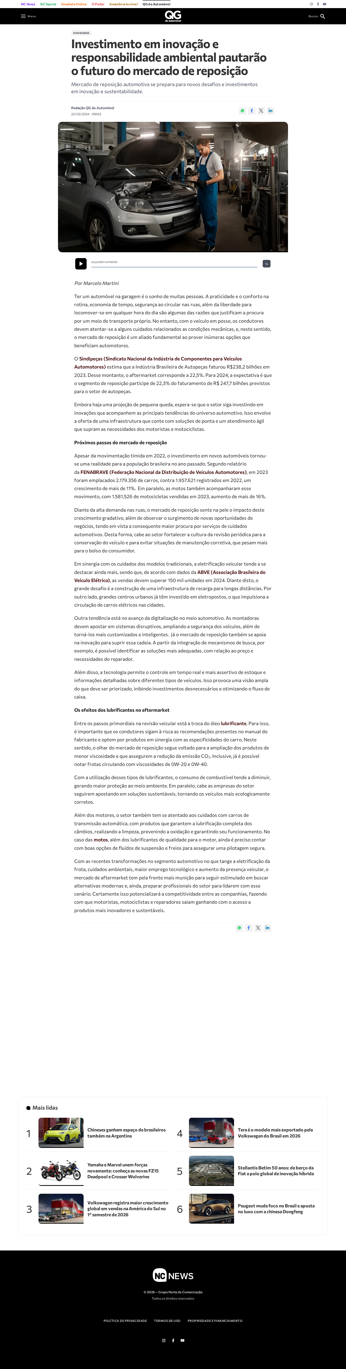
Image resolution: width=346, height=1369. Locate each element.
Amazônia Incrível (123, 4)
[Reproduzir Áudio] (81, 263)
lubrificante (233, 723)
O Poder (98, 4)
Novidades (81, 32)
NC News (28, 4)
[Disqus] (173, 1009)
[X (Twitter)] (261, 111)
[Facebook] (318, 4)
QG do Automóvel (156, 4)
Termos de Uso (167, 1320)
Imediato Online (74, 4)
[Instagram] (311, 4)
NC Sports (48, 4)
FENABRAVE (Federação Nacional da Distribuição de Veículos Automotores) (164, 472)
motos (101, 839)
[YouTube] (324, 4)
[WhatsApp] (242, 111)
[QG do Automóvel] (173, 15)
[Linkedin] (270, 111)
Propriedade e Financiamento (215, 1320)
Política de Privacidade (125, 1320)
